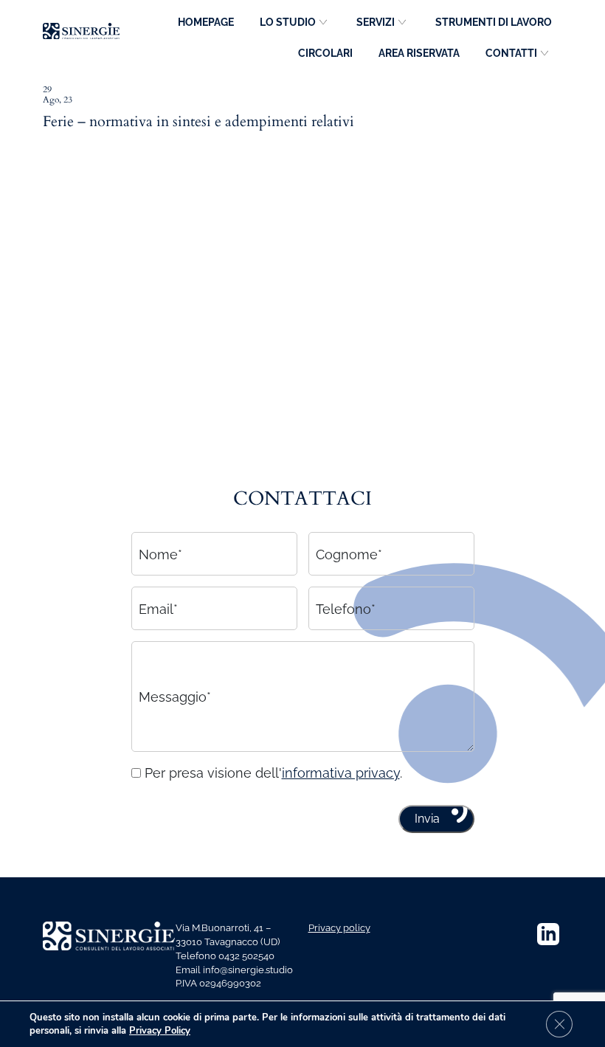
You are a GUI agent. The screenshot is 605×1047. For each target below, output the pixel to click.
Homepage (206, 22)
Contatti (511, 53)
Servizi (375, 22)
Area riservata (419, 53)
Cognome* (349, 553)
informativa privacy (341, 773)
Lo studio (288, 22)
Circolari (325, 53)
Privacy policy (339, 927)
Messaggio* (175, 697)
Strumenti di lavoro (493, 22)
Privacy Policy (159, 1030)
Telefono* (346, 608)
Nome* (160, 553)
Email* (158, 608)
